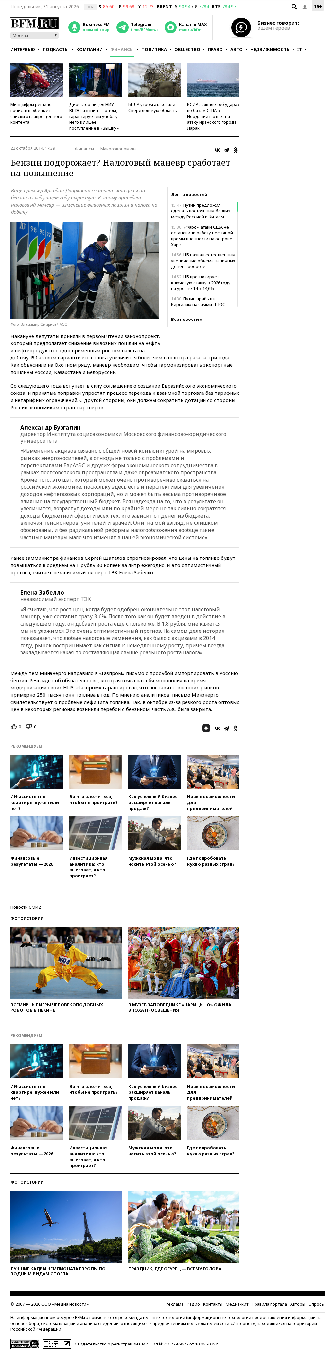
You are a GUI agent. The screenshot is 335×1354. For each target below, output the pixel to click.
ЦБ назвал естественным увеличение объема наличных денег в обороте (203, 260)
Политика (154, 49)
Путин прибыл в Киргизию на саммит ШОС (198, 301)
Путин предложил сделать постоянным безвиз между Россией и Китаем (200, 211)
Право (215, 49)
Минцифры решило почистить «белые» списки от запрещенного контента (36, 113)
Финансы (122, 49)
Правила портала (269, 1304)
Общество (187, 49)
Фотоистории (27, 918)
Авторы (297, 1304)
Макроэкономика (118, 148)
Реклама (175, 1304)
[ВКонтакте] (217, 150)
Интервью (22, 49)
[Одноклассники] (235, 150)
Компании (89, 49)
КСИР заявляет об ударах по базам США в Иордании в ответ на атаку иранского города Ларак (213, 116)
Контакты (212, 1304)
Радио (193, 1304)
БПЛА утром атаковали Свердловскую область (152, 107)
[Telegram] (226, 150)
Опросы (317, 1304)
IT (299, 49)
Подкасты (56, 49)
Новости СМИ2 (25, 907)
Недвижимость (270, 49)
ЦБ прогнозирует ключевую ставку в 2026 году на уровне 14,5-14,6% (201, 282)
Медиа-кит (237, 1304)
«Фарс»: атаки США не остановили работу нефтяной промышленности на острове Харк (202, 235)
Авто (236, 49)
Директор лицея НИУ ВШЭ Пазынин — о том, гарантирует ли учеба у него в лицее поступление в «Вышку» (94, 116)
